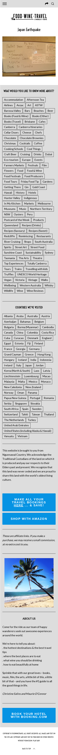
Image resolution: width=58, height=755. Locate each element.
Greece (29, 354)
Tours (7, 269)
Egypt (7, 343)
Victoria (19, 279)
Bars (27, 110)
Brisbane (30, 121)
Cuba (7, 338)
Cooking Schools (13, 148)
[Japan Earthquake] (29, 75)
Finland (38, 343)
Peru (30, 214)
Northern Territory (41, 208)
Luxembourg (31, 376)
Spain (25, 408)
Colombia (32, 332)
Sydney (49, 252)
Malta (21, 381)
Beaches (39, 110)
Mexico (33, 381)
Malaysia (9, 381)
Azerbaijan (10, 321)
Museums (9, 208)
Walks (44, 279)
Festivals (33, 165)
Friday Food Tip (30, 181)
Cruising (25, 154)
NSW (7, 214)
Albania (8, 316)
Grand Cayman (12, 354)
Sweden (36, 408)
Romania (49, 398)
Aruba (19, 316)
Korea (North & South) (17, 370)
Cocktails (24, 143)
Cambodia (48, 327)
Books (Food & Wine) (16, 116)
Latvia (46, 370)
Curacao (19, 338)
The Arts (24, 258)
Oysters (18, 214)
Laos (36, 370)
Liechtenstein (12, 376)
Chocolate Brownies (31, 138)
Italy (18, 365)
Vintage (32, 279)
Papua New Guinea (15, 398)
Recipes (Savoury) (14, 230)
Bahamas (25, 321)
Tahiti (24, 414)
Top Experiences (13, 263)
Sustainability (33, 252)
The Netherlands (14, 419)
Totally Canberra (37, 263)
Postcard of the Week (16, 219)
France (8, 349)
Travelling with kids (36, 269)
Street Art (21, 247)
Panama (32, 392)
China (20, 332)
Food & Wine (34, 170)
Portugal (35, 398)
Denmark (32, 338)
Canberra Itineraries (30, 127)
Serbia (7, 403)
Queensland (11, 225)
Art (29, 105)
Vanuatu (9, 436)
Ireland (8, 365)
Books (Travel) (12, 121)
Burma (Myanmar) (27, 327)
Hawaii (8, 192)
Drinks (37, 154)
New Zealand (33, 387)
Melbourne (44, 203)
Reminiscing (26, 236)
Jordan (40, 365)
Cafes (42, 121)
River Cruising (12, 241)
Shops (27, 241)
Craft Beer (10, 154)
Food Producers (33, 176)
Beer (50, 110)
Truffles (9, 274)
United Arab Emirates (16, 425)
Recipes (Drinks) (31, 225)
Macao (46, 376)
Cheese (26, 132)
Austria (45, 316)
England (46, 338)
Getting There (12, 187)
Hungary (9, 359)
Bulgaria (9, 327)
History (20, 192)
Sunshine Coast (13, 252)
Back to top (26, 749)
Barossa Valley (12, 110)
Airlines (8, 105)
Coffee (38, 143)
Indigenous (30, 198)
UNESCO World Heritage (32, 274)
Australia (32, 316)
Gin (27, 187)
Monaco (46, 381)
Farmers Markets (14, 165)
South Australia (43, 241)
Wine (20, 290)
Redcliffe (9, 236)
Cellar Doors (11, 132)
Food (20, 170)
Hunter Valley (12, 198)
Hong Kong (44, 354)
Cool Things (34, 148)
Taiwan (36, 414)
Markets (29, 203)
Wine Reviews (35, 290)
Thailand (49, 414)
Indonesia (45, 359)
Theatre (37, 258)
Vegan (7, 279)
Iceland (22, 359)
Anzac (20, 105)
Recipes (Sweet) (38, 230)
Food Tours (10, 181)
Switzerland (11, 414)
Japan (28, 365)
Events (38, 159)
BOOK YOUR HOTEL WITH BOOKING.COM (29, 715)
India (33, 359)
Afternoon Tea (35, 99)
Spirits (7, 247)
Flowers (9, 170)
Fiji (29, 343)
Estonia (19, 343)
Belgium (39, 321)
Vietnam (22, 436)
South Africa (11, 408)
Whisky (49, 285)
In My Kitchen (12, 203)
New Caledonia (13, 387)
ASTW (39, 105)
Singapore (21, 403)
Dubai (48, 154)
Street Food (37, 247)
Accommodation (13, 99)
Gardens (47, 181)
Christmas (10, 143)
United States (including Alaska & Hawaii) (27, 430)
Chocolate (10, 138)
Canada (8, 332)
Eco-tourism (11, 159)
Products (38, 219)
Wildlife (8, 290)
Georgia (20, 349)
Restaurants (43, 236)
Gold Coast (38, 187)
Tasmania (9, 258)
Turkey (32, 419)
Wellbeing (10, 285)
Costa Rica (47, 332)
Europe (26, 159)
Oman (20, 392)
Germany (34, 349)
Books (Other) (40, 116)
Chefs (38, 132)
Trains (18, 269)
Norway (8, 392)
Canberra (9, 127)
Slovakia (35, 403)
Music (22, 208)
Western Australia (30, 285)
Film (44, 165)
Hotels (32, 192)
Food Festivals (12, 176)
